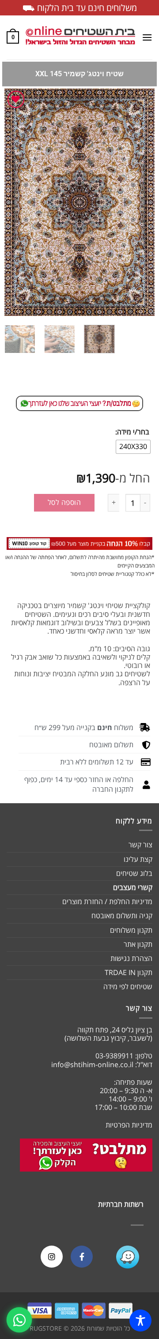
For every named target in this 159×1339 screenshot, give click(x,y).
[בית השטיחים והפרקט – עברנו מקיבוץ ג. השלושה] (80, 37)
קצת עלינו (138, 859)
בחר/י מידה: (132, 432)
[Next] (12, 202)
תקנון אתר (138, 944)
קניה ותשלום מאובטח (121, 915)
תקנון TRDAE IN (128, 972)
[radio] (133, 446)
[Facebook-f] (82, 1257)
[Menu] (147, 37)
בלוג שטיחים (134, 873)
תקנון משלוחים (131, 930)
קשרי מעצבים (132, 887)
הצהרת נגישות (131, 958)
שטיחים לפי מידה (127, 986)
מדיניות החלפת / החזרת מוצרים (107, 901)
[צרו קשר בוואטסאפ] (19, 1319)
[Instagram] (52, 1257)
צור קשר (140, 844)
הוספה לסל (64, 502)
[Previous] (140, 202)
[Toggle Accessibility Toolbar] (140, 1320)
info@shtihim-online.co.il (92, 1064)
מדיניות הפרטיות (129, 1125)
